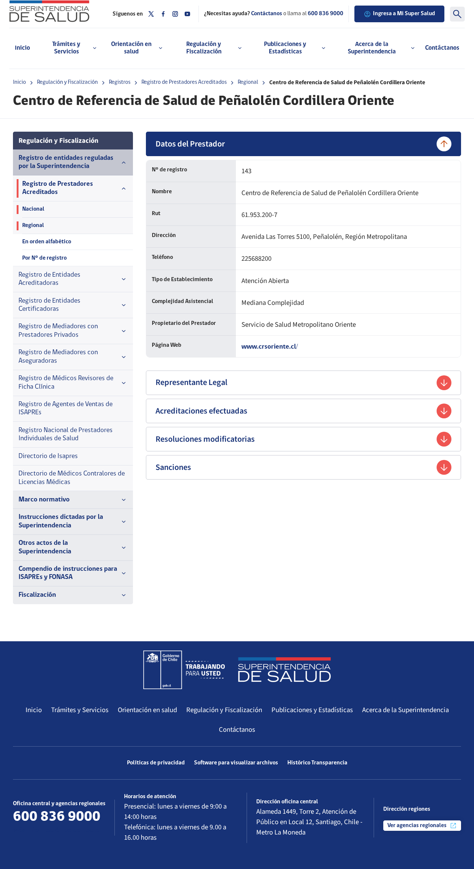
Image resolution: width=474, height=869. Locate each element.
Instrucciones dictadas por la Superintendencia (61, 521)
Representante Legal (191, 382)
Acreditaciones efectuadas (201, 411)
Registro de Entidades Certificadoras (49, 305)
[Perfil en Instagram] (175, 14)
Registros (119, 82)
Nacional (33, 209)
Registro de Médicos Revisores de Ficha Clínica (66, 382)
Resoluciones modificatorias (205, 439)
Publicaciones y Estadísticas (312, 710)
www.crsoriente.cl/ (269, 346)
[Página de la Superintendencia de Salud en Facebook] (163, 14)
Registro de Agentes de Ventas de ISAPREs (66, 408)
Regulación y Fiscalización (67, 82)
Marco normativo (44, 499)
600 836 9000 (325, 14)
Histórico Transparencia (317, 763)
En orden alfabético (46, 242)
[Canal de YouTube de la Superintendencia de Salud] (187, 14)
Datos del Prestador (190, 144)
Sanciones (173, 467)
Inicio (22, 48)
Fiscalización (37, 595)
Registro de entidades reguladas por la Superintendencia (66, 162)
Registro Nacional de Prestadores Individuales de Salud (66, 434)
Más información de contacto (56, 830)
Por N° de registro (44, 258)
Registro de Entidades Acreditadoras (49, 279)
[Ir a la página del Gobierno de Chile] (184, 670)
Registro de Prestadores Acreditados (184, 82)
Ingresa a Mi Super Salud (404, 14)
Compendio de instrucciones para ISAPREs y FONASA (68, 573)
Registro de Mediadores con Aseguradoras (58, 356)
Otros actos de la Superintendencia (45, 547)
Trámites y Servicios (80, 710)
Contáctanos (442, 48)
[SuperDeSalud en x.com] (151, 14)
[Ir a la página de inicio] (55, 11)
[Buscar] (457, 14)
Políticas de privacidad (156, 763)
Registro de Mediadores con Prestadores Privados (58, 330)
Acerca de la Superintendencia (405, 710)
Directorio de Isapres (48, 456)
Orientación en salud (147, 710)
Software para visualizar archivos (236, 763)
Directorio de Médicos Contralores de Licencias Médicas (72, 477)
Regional (248, 82)
